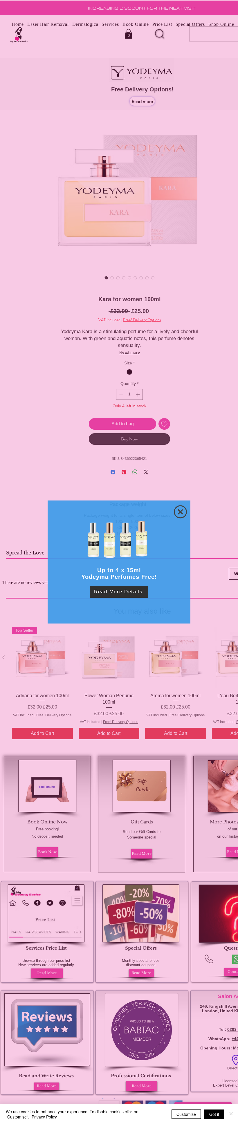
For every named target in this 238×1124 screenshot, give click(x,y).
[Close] (231, 1114)
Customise (186, 1114)
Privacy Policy (44, 1117)
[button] (180, 512)
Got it (214, 1114)
